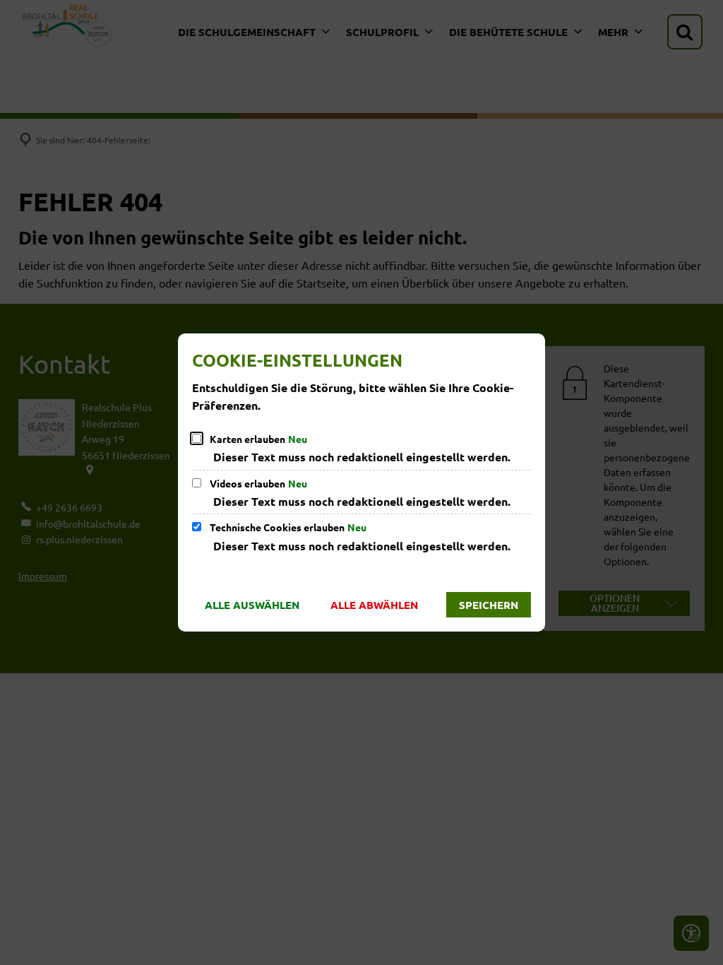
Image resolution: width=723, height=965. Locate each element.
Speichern (488, 605)
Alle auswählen (252, 605)
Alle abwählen (374, 605)
